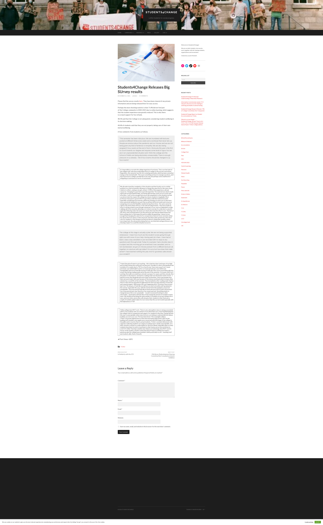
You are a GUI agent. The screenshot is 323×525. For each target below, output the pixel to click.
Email (120, 409)
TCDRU (183, 211)
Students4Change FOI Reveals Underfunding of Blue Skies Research (192, 97)
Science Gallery (185, 194)
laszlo (134, 96)
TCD (182, 208)
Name (120, 400)
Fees (182, 155)
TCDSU (123, 346)
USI (182, 225)
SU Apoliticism (185, 201)
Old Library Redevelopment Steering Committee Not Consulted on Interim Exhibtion (163, 355)
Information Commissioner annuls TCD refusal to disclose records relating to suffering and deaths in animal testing (192, 103)
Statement (184, 197)
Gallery (156, 32)
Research (140, 32)
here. (141, 101)
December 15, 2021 (124, 96)
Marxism (183, 169)
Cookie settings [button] (309, 522)
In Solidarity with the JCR (125, 353)
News (183, 176)
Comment (121, 381)
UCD (182, 218)
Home (119, 32)
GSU (182, 159)
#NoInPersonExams (187, 138)
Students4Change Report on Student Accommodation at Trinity (191, 115)
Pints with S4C (185, 190)
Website (120, 418)
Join (164, 32)
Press (149, 32)
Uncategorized (185, 222)
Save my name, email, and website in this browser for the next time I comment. (145, 426)
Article (183, 148)
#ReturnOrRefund (186, 141)
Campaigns (128, 32)
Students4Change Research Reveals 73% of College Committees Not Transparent (192, 109)
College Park (185, 152)
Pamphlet (184, 183)
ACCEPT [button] (318, 522)
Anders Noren (196, 509)
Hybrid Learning (186, 166)
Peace (183, 187)
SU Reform (184, 204)
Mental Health (185, 173)
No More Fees (185, 180)
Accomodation (185, 145)
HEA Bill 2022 (185, 162)
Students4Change (161, 12)
